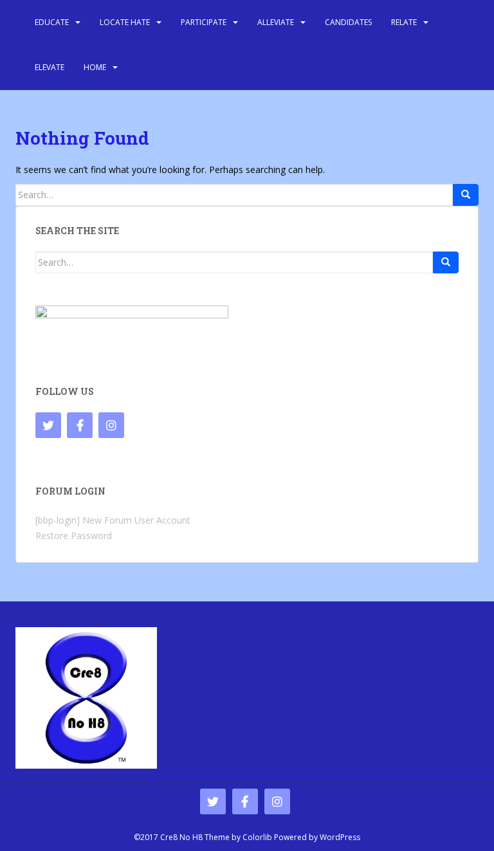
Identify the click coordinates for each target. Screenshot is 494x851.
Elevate (49, 67)
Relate (404, 22)
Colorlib (257, 837)
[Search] (466, 195)
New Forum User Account (136, 520)
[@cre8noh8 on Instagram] (111, 425)
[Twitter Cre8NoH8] (48, 425)
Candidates (348, 22)
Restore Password (73, 535)
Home (95, 67)
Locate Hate (125, 22)
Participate (203, 22)
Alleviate (275, 22)
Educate (52, 22)
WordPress (340, 837)
